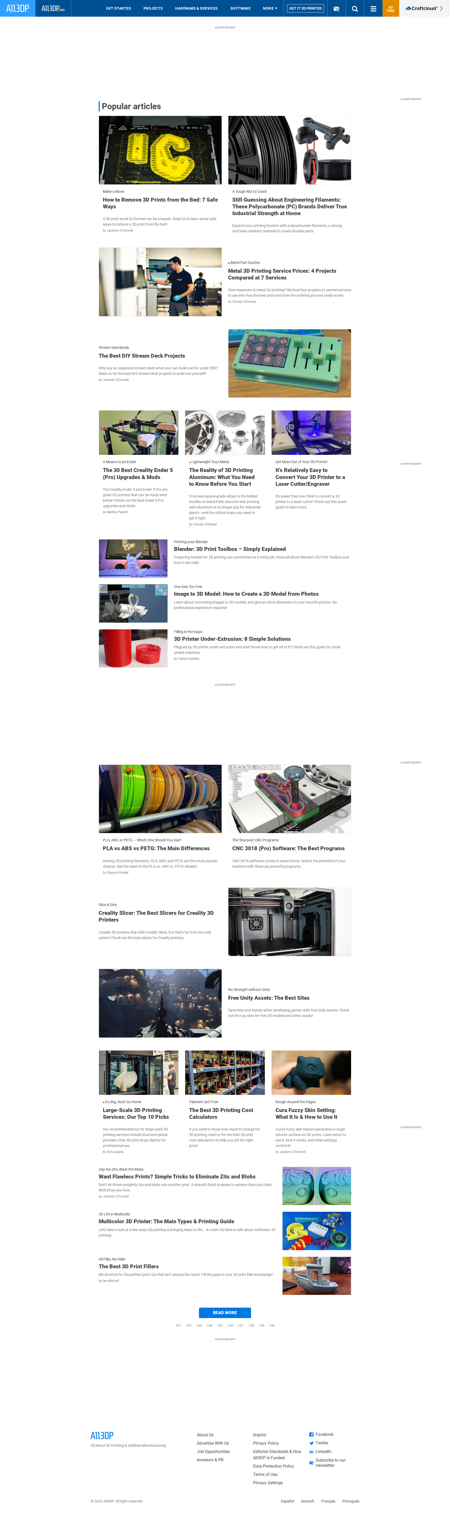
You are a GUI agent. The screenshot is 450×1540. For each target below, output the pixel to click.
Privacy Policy (266, 1443)
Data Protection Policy (273, 1466)
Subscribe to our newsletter (331, 1463)
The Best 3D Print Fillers (129, 1266)
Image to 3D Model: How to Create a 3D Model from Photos (246, 594)
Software (240, 8)
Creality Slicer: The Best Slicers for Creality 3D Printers (156, 916)
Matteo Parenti (117, 512)
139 (261, 1325)
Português (350, 1501)
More (268, 8)
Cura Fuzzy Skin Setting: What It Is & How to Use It (306, 1113)
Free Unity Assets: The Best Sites (269, 998)
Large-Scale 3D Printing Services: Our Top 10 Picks (136, 1113)
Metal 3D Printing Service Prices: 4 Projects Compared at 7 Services (282, 274)
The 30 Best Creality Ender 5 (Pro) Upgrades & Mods (138, 473)
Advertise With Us (213, 1443)
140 (272, 1325)
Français (328, 1501)
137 (240, 1325)
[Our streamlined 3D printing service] (424, 8)
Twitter (322, 1442)
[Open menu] (373, 8)
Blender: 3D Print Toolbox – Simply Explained (230, 549)
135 (220, 1325)
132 (188, 1325)
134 (209, 1325)
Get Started (118, 8)
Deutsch (307, 1501)
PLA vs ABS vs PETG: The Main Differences (156, 848)
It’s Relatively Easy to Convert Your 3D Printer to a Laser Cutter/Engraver (310, 477)
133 (199, 1325)
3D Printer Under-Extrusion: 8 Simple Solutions (232, 639)
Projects (153, 8)
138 (251, 1325)
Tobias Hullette (188, 659)
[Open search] (355, 8)
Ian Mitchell (111, 1281)
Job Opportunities (213, 1451)
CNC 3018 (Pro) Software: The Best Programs (288, 848)
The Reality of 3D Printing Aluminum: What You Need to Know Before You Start (222, 477)
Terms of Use (265, 1474)
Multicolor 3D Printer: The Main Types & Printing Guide (166, 1221)
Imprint (259, 1434)
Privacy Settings (268, 1482)
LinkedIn (323, 1451)
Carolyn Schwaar (244, 301)
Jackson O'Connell (120, 230)
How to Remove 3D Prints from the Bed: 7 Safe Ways (160, 203)
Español (287, 1501)
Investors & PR (210, 1459)
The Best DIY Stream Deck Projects (142, 356)
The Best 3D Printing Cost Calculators (221, 1113)
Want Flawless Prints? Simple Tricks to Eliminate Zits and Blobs (177, 1176)
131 (178, 1325)
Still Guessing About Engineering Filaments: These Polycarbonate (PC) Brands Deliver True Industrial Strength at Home (289, 207)
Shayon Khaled (117, 872)
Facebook (325, 1434)
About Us (205, 1434)
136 (230, 1325)
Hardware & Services (196, 8)
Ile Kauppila (115, 1152)
